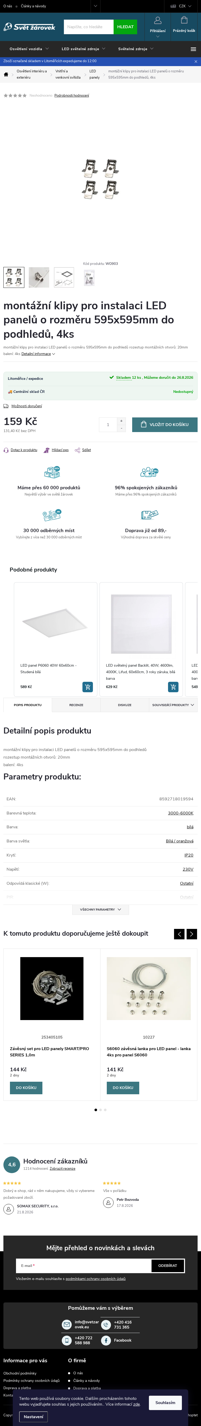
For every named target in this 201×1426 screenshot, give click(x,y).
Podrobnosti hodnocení (71, 96)
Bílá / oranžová (179, 841)
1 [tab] (95, 1110)
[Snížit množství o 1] (121, 428)
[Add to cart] (87, 687)
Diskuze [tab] (124, 705)
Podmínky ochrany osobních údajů (31, 1380)
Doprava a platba (17, 1388)
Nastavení (33, 1417)
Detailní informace (36, 353)
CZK (182, 6)
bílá (190, 827)
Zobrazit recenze (62, 1168)
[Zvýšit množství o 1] (121, 421)
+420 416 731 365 (123, 1325)
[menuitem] (29, 49)
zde (136, 1404)
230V (188, 869)
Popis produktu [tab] (28, 705)
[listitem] (55, 639)
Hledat (125, 27)
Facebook (122, 1340)
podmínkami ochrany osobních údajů (96, 1278)
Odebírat (167, 1265)
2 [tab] (100, 1110)
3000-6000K (180, 813)
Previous (179, 934)
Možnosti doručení (27, 406)
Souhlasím (165, 1403)
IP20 (189, 855)
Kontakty (10, 1395)
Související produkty (170, 705)
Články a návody (33, 6)
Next (192, 934)
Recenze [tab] (76, 705)
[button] (8, 639)
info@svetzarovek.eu (87, 1325)
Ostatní (186, 883)
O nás (7, 6)
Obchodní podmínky (19, 1373)
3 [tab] (105, 1110)
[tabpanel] (52, 1025)
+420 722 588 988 (83, 1341)
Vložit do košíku (169, 425)
